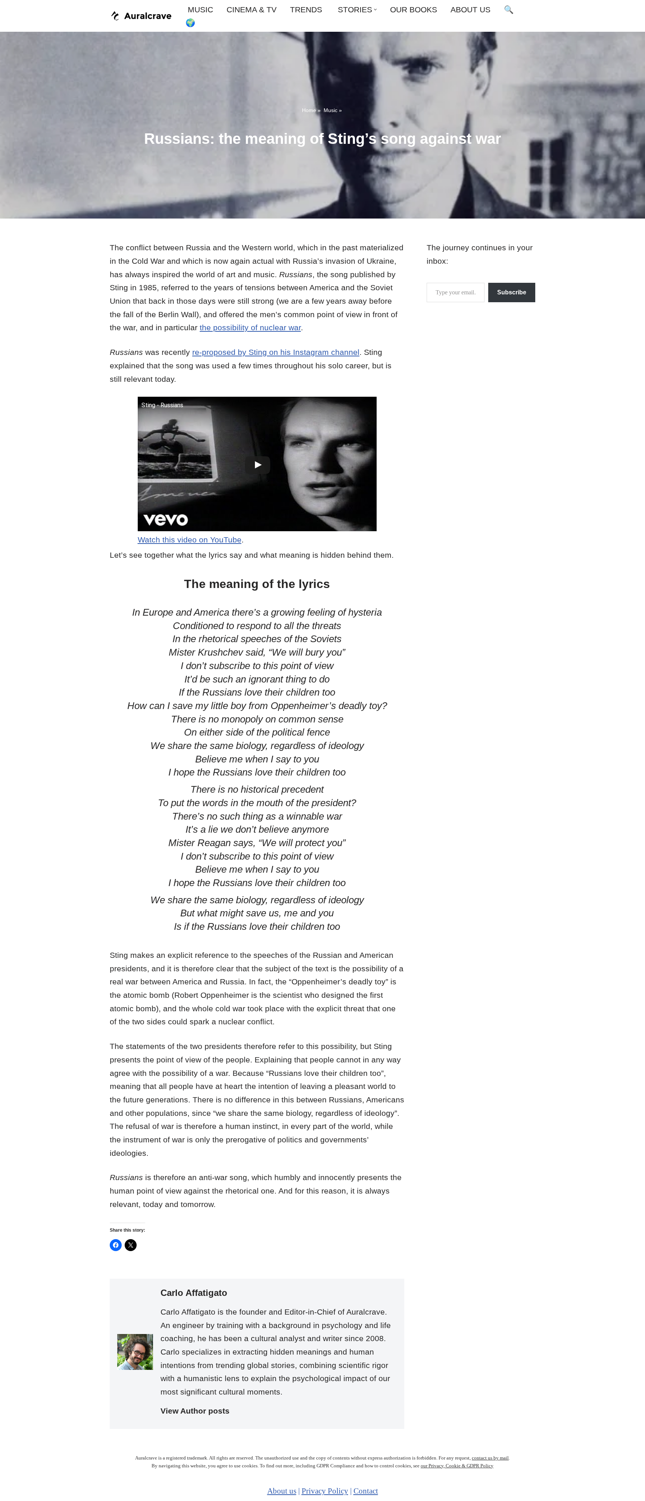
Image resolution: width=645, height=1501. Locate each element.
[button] (375, 9)
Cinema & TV (252, 9)
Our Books (413, 9)
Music (199, 9)
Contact (365, 1490)
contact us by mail (490, 1458)
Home (309, 110)
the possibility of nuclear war (250, 327)
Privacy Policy (325, 1490)
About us (281, 1490)
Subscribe (511, 292)
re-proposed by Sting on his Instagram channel (275, 352)
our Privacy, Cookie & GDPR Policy (457, 1465)
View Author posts (195, 1410)
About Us (470, 9)
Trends (306, 9)
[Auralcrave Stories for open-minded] (141, 15)
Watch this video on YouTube (190, 539)
